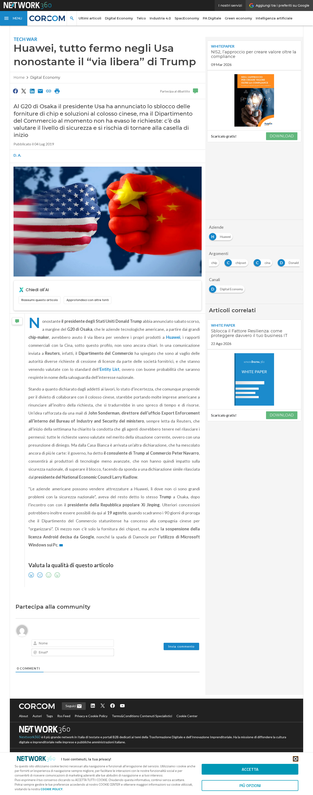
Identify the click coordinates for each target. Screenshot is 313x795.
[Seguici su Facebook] (112, 706)
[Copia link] (48, 91)
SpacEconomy (187, 18)
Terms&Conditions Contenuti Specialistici (142, 716)
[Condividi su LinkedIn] (32, 91)
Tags (49, 716)
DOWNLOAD (282, 136)
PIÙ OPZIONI (250, 785)
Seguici (71, 706)
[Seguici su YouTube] (122, 706)
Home (19, 77)
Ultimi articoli (90, 18)
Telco (141, 18)
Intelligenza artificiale (274, 18)
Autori (37, 716)
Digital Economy (119, 18)
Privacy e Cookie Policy (91, 716)
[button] (13, 18)
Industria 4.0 (160, 18)
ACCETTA (250, 769)
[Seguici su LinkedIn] (93, 706)
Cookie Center (187, 716)
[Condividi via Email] (40, 91)
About (23, 716)
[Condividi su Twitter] (23, 91)
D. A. (17, 155)
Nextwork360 (30, 737)
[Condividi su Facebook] (15, 91)
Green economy (238, 18)
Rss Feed (63, 716)
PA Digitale (212, 18)
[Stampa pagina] (57, 91)
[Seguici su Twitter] (102, 706)
